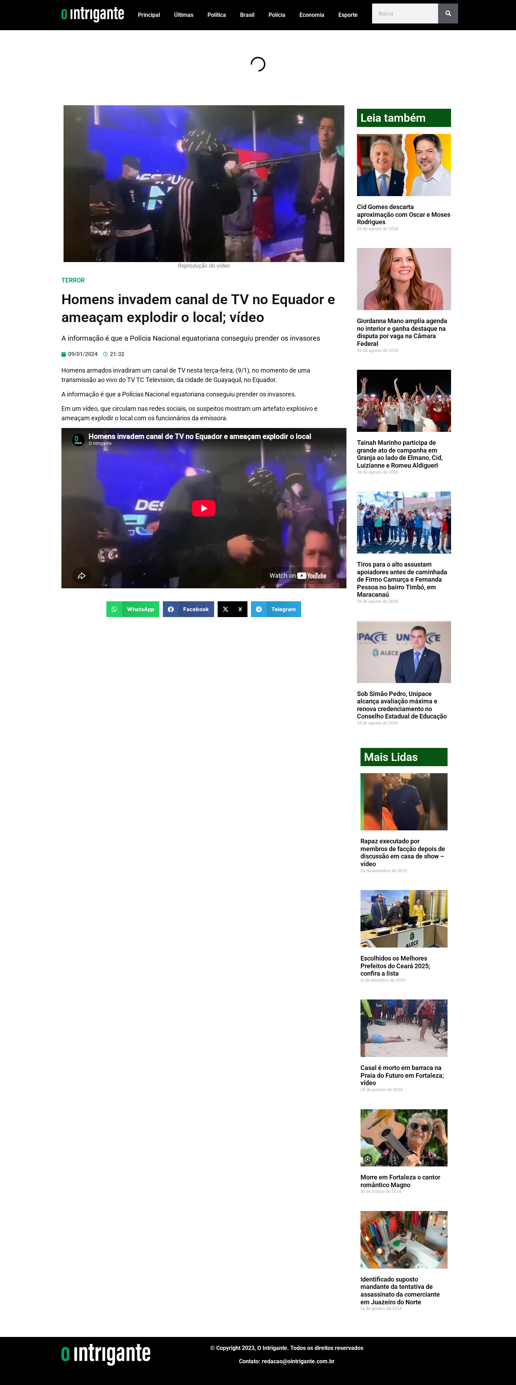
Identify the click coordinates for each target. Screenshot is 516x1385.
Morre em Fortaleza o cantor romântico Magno (400, 1181)
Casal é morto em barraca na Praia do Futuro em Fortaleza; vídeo (402, 1075)
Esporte (348, 15)
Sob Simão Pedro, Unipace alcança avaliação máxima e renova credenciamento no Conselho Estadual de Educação (402, 705)
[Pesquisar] (448, 14)
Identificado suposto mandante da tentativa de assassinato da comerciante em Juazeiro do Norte (400, 1291)
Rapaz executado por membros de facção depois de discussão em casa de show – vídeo (402, 852)
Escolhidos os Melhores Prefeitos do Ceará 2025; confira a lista (395, 966)
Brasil (247, 15)
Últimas (183, 15)
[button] (132, 609)
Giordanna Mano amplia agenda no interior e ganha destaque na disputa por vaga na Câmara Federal (402, 332)
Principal (149, 15)
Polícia (277, 15)
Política (216, 15)
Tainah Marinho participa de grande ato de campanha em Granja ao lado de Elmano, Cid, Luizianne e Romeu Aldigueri (400, 454)
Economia (311, 15)
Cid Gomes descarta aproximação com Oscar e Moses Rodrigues (403, 214)
